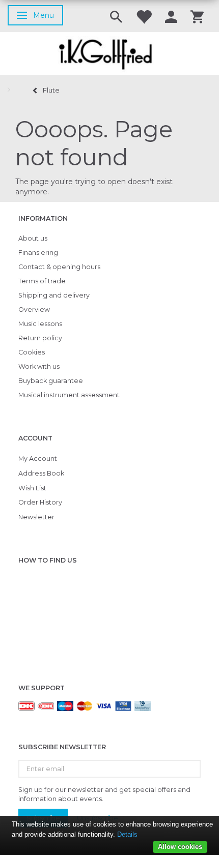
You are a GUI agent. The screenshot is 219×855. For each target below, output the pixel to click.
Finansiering (38, 252)
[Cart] (197, 16)
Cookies (31, 352)
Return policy (40, 338)
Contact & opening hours (59, 267)
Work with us (39, 366)
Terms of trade (42, 281)
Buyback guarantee (50, 381)
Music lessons (40, 324)
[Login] (171, 16)
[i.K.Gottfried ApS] (109, 53)
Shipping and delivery (54, 295)
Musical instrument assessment (69, 395)
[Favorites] (143, 16)
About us (32, 238)
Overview (34, 309)
